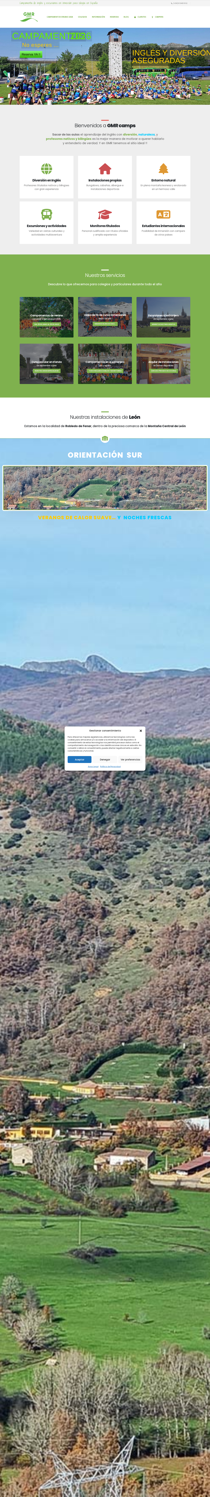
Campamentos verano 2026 (60, 17)
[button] (140, 730)
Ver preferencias (130, 759)
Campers (159, 17)
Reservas (114, 17)
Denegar (105, 759)
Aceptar (79, 759)
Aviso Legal (93, 766)
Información (98, 17)
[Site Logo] (29, 17)
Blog (126, 17)
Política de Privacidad (110, 766)
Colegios (82, 17)
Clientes (142, 17)
